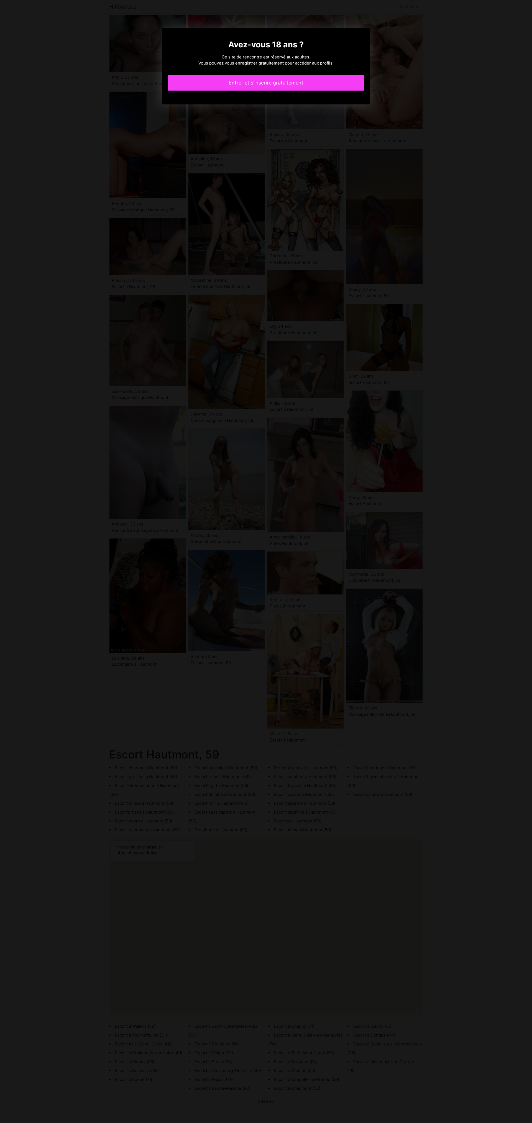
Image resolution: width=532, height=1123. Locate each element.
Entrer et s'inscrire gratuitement (266, 83)
